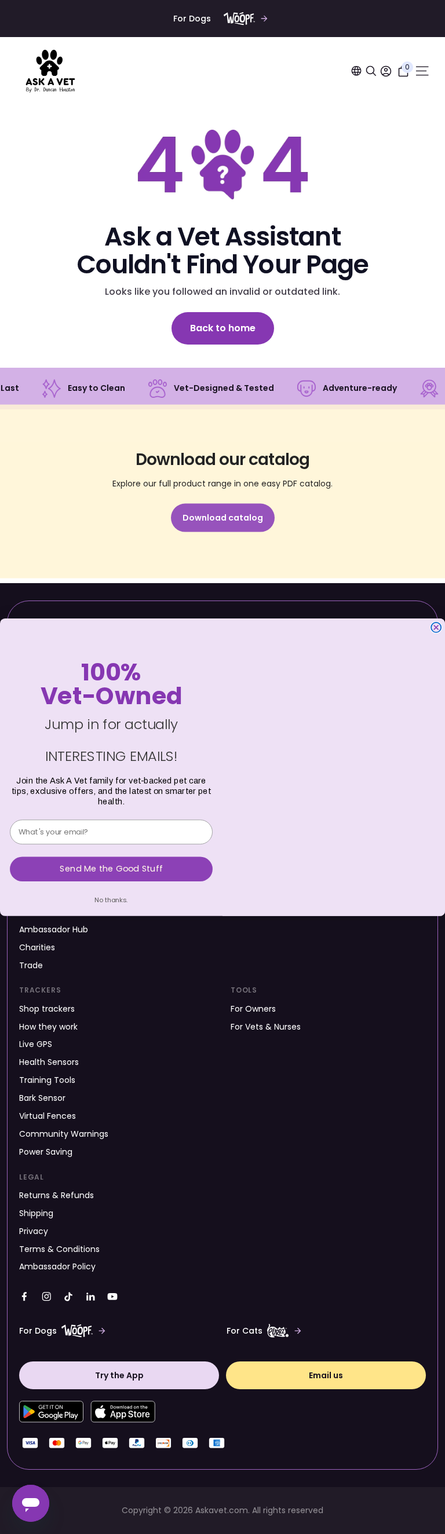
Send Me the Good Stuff (111, 868)
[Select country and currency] (356, 71)
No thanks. (110, 899)
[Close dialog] (436, 627)
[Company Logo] (50, 71)
